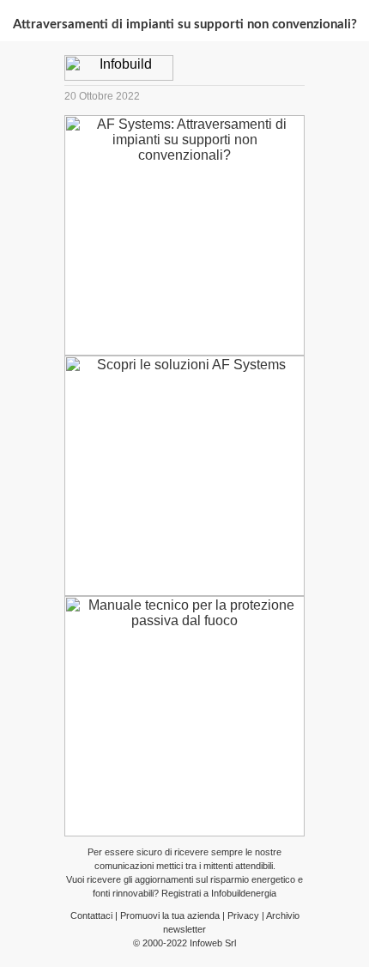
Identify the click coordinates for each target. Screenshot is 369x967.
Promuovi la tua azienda (170, 915)
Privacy (243, 915)
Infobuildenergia (243, 893)
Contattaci (91, 915)
